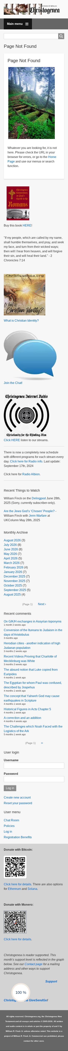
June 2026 (11, 549)
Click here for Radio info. (26, 461)
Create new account (17, 797)
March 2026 (12, 562)
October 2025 (13, 585)
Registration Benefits (18, 837)
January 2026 (13, 572)
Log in (8, 831)
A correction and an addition (22, 717)
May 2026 (10, 553)
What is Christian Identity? (21, 320)
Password (11, 773)
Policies (9, 826)
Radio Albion (31, 474)
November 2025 (14, 581)
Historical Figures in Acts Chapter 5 (27, 709)
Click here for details (17, 884)
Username (11, 760)
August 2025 (12, 594)
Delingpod (39, 498)
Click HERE (12, 440)
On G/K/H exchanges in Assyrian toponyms (32, 621)
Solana (32, 888)
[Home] (34, 9)
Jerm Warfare (38, 515)
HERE (27, 225)
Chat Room (11, 820)
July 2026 (10, 544)
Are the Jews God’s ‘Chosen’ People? (29, 511)
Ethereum (14, 888)
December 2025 (14, 576)
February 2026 (13, 567)
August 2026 (12, 540)
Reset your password (18, 803)
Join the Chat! (13, 382)
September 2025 (15, 590)
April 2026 (11, 558)
